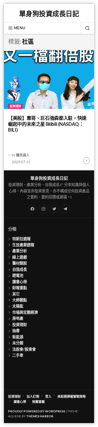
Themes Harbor (39, 416)
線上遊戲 (19, 257)
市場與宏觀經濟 (25, 312)
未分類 (17, 343)
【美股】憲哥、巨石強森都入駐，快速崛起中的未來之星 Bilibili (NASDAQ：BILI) (47, 124)
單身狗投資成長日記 (49, 14)
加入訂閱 (33, 396)
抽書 (16, 330)
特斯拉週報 (21, 239)
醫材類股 (19, 263)
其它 (16, 294)
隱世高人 (23, 155)
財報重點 (19, 287)
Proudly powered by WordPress (36, 411)
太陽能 (17, 306)
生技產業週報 (23, 245)
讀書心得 (19, 281)
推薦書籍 (38, 402)
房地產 (17, 318)
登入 (48, 396)
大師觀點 (19, 300)
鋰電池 (17, 275)
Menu (19, 28)
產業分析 (19, 251)
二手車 (17, 355)
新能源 (17, 337)
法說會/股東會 (24, 349)
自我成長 (19, 269)
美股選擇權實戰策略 (71, 396)
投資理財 (15, 106)
